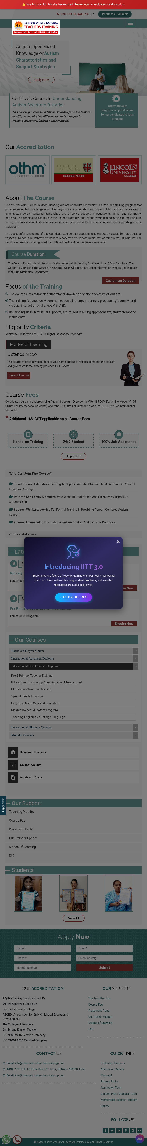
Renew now (82, 4)
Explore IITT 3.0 (74, 597)
